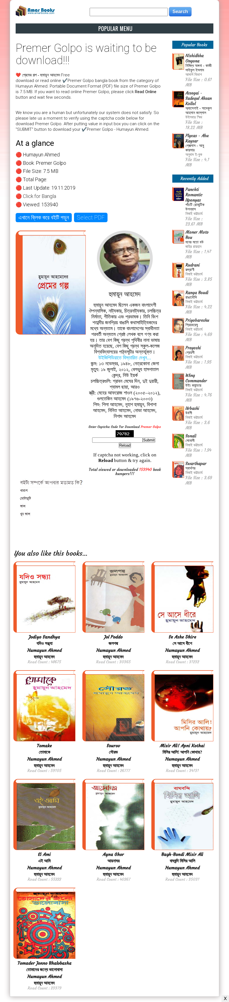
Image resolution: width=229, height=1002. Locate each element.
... (84, 553)
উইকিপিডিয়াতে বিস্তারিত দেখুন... (124, 357)
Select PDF (91, 217)
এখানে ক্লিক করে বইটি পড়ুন (43, 217)
